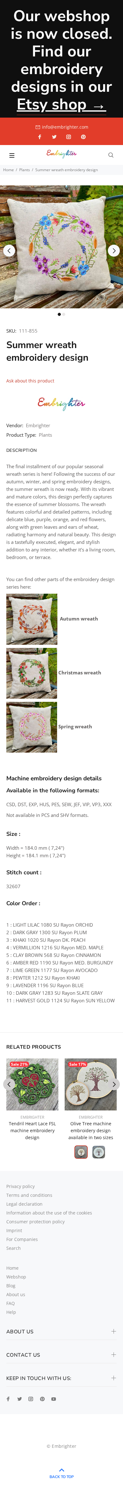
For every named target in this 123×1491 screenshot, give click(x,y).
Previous (9, 251)
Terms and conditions (29, 1195)
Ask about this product (30, 381)
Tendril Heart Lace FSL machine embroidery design (32, 1130)
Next (114, 251)
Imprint (14, 1230)
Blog (10, 1286)
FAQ (10, 1303)
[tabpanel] (61, 246)
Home (8, 169)
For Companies (22, 1239)
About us (15, 1294)
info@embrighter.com (65, 127)
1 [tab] (59, 314)
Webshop (16, 1277)
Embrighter (38, 425)
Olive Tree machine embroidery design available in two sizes (90, 1130)
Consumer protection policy (35, 1222)
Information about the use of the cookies (49, 1213)
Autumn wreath (79, 618)
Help (11, 1312)
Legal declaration (24, 1204)
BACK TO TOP (62, 1476)
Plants (24, 169)
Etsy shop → (61, 104)
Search (13, 1248)
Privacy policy (20, 1186)
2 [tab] (63, 314)
